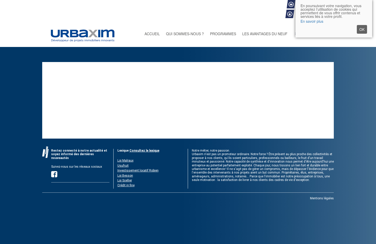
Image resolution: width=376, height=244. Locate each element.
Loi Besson (125, 175)
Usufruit (123, 165)
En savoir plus (312, 21)
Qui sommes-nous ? (185, 34)
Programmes (223, 34)
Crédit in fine (126, 185)
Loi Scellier (124, 180)
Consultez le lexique (144, 150)
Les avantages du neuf (264, 34)
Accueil (152, 34)
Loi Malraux (125, 160)
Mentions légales (322, 198)
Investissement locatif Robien (138, 170)
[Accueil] (88, 34)
